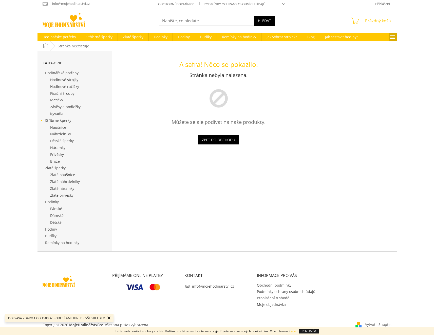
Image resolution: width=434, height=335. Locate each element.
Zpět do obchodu (218, 139)
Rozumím (309, 331)
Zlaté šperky (55, 167)
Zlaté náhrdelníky (65, 181)
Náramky (57, 147)
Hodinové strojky (64, 79)
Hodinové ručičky (64, 86)
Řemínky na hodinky (62, 242)
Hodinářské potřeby (62, 72)
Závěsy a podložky (65, 106)
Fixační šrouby (62, 93)
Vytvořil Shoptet (378, 324)
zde (293, 331)
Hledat (264, 20)
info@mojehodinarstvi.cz (213, 286)
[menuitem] (59, 37)
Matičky (56, 100)
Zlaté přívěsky (61, 195)
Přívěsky (57, 154)
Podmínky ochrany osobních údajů (234, 4)
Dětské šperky (62, 140)
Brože (55, 161)
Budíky (50, 235)
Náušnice (58, 127)
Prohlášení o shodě (273, 297)
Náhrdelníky (60, 134)
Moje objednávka (271, 304)
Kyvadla (56, 113)
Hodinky (52, 201)
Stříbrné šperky (58, 120)
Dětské (56, 222)
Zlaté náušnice (62, 174)
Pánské (56, 208)
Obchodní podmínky (176, 4)
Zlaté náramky (62, 188)
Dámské (57, 215)
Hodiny (51, 229)
